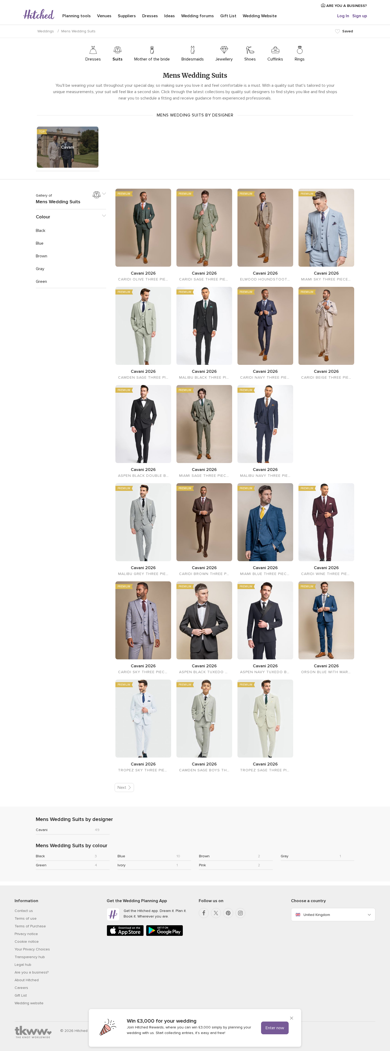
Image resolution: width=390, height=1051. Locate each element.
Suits (117, 59)
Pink (202, 865)
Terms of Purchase (30, 926)
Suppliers (127, 16)
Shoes (250, 59)
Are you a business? (32, 972)
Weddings (45, 31)
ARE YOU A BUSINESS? (346, 5)
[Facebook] (204, 913)
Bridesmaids (192, 59)
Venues (104, 16)
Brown (204, 856)
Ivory (121, 865)
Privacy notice (26, 934)
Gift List (228, 16)
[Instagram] (240, 913)
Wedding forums (197, 16)
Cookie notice (27, 941)
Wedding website (29, 1003)
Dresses (150, 16)
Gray (284, 856)
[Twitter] (216, 913)
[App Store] (125, 935)
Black (40, 856)
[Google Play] (164, 935)
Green (41, 865)
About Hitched (27, 980)
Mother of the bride (152, 59)
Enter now (275, 1028)
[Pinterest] (228, 913)
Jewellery (224, 59)
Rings (300, 59)
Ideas (169, 16)
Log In (343, 16)
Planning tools (76, 16)
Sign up (359, 16)
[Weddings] (38, 14)
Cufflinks (275, 59)
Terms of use (26, 918)
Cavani (67, 147)
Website (260, 16)
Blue (121, 856)
